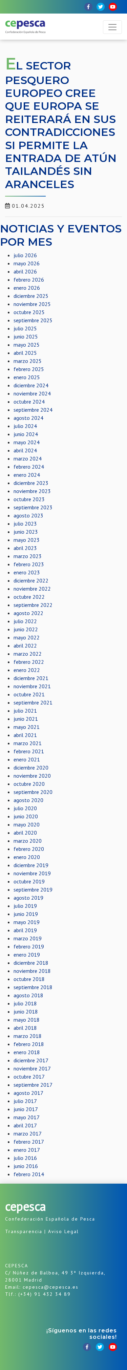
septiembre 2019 (33, 889)
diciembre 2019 (31, 865)
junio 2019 (26, 914)
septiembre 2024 (33, 409)
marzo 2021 (28, 743)
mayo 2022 (27, 637)
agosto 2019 (28, 897)
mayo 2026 (27, 263)
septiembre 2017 (33, 1084)
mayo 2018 (27, 1019)
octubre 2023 (29, 499)
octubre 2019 (29, 881)
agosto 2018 (28, 995)
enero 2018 (27, 1052)
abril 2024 (25, 450)
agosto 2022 (28, 613)
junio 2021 (26, 718)
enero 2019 (27, 954)
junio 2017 (26, 1109)
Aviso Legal (63, 1231)
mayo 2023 (27, 539)
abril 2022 (25, 645)
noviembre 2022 (32, 588)
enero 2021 (27, 759)
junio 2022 (26, 629)
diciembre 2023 (31, 482)
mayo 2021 (27, 726)
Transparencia (23, 1231)
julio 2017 (25, 1101)
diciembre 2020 (31, 767)
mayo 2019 (27, 922)
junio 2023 (26, 531)
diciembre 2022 (31, 580)
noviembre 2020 (32, 775)
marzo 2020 (28, 840)
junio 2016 (26, 1166)
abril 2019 (25, 930)
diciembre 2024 (31, 385)
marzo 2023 (28, 556)
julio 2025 (25, 328)
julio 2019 (25, 905)
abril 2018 (25, 1027)
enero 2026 (27, 287)
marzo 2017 (28, 1133)
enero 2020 (27, 857)
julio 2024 (25, 426)
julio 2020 (25, 808)
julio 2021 (25, 710)
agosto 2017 (28, 1092)
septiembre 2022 (33, 604)
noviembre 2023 (32, 491)
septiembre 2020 (33, 792)
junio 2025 (26, 336)
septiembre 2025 (33, 320)
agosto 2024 (28, 417)
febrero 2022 (29, 661)
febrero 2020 (29, 848)
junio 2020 (26, 816)
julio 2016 (25, 1157)
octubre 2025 (29, 312)
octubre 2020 (29, 783)
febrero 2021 (29, 751)
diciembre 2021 (31, 678)
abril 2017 (25, 1125)
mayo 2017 (27, 1117)
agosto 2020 (28, 800)
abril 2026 (25, 271)
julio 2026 (25, 255)
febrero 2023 (29, 564)
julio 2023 (25, 523)
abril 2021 (25, 735)
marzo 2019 (28, 938)
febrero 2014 (29, 1174)
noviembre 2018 (32, 970)
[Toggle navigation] (112, 27)
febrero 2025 (29, 369)
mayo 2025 (27, 344)
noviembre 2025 (32, 304)
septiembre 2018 (33, 987)
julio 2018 (25, 1003)
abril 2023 (25, 548)
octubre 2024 (29, 401)
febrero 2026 (29, 279)
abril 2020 (25, 832)
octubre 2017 (29, 1076)
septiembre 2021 (33, 702)
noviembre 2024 (32, 393)
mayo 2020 (27, 824)
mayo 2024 (27, 442)
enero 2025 (27, 377)
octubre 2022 (29, 596)
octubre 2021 (29, 694)
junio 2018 (26, 1011)
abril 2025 (25, 352)
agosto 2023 (28, 515)
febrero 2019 (29, 946)
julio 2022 (25, 621)
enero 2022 (27, 670)
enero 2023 (27, 572)
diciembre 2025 (31, 295)
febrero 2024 (29, 466)
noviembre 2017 (32, 1068)
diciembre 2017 (31, 1060)
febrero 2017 (29, 1141)
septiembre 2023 (33, 507)
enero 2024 (27, 474)
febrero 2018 (29, 1044)
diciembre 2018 (31, 962)
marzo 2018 (28, 1035)
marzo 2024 (28, 458)
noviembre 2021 (32, 686)
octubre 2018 (29, 979)
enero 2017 (27, 1149)
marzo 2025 (28, 360)
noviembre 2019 (32, 873)
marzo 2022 (28, 653)
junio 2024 (26, 434)
